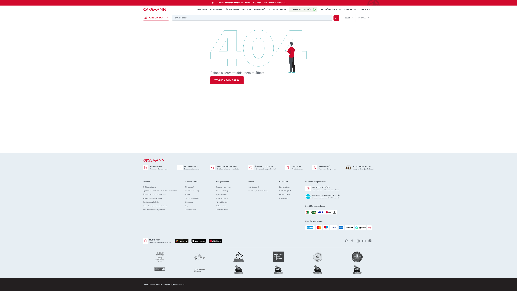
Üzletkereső (283, 198)
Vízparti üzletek (221, 202)
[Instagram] (358, 241)
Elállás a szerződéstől (151, 202)
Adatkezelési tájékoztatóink (153, 198)
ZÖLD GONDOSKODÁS (301, 9)
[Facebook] (352, 241)
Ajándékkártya (221, 194)
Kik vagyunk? (189, 187)
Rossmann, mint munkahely (258, 191)
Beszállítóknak (284, 194)
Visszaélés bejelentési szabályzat (155, 206)
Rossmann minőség (192, 191)
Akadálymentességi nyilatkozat (154, 210)
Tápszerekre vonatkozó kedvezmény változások (160, 191)
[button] (331, 10)
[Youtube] (364, 241)
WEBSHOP (202, 9)
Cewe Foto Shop (222, 191)
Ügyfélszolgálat (285, 191)
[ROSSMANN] (153, 160)
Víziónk (187, 194)
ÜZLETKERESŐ (232, 9)
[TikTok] (346, 241)
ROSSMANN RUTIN (277, 9)
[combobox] (252, 17)
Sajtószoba (189, 202)
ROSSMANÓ (259, 9)
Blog (186, 206)
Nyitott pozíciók (253, 187)
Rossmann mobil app (224, 187)
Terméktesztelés (222, 210)
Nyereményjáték (190, 210)
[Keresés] (336, 18)
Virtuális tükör (221, 206)
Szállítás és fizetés (149, 187)
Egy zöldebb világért (192, 198)
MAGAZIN (246, 9)
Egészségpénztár (222, 198)
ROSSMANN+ (216, 9)
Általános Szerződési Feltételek (154, 194)
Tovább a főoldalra (227, 80)
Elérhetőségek (284, 187)
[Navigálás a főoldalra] (154, 9)
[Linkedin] (370, 240)
